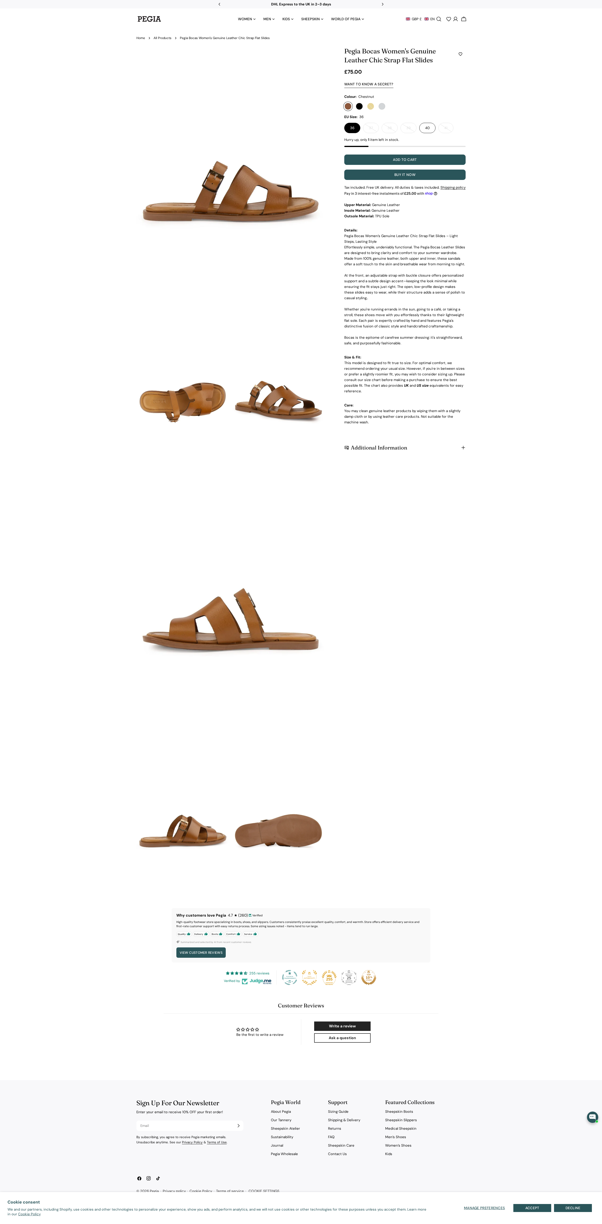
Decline (573, 1208)
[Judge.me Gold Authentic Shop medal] (309, 977)
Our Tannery (281, 1120)
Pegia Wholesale (284, 1154)
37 (374, 129)
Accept (532, 1208)
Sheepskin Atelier (285, 1128)
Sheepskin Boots (399, 1111)
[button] (420, 19)
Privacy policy (174, 1191)
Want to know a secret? (368, 84)
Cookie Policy (29, 1214)
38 (393, 129)
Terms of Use (217, 1142)
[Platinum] (382, 106)
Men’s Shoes (395, 1137)
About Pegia (281, 1111)
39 (411, 129)
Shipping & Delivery (344, 1120)
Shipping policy (453, 187)
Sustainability (282, 1137)
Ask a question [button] (342, 1037)
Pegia (154, 1191)
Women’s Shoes (398, 1145)
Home (140, 38)
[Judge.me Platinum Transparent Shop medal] (289, 977)
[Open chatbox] (592, 1117)
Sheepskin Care (341, 1145)
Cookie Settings (264, 1191)
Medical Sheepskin (400, 1128)
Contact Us (337, 1154)
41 (448, 129)
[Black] (359, 106)
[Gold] (370, 106)
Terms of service (230, 1191)
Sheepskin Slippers (401, 1120)
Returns (334, 1128)
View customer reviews (201, 952)
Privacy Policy (192, 1142)
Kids (388, 1154)
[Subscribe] (238, 1125)
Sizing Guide (338, 1111)
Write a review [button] (342, 1026)
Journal (277, 1145)
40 (427, 128)
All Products (162, 38)
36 (352, 128)
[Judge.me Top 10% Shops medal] (368, 977)
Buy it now (405, 174)
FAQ (331, 1137)
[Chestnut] (348, 106)
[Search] (439, 19)
